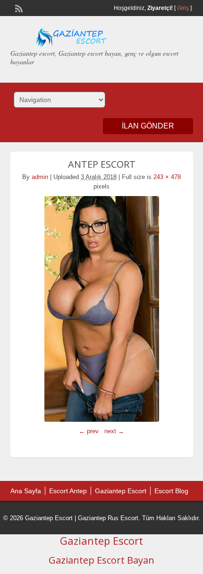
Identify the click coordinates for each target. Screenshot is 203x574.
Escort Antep (68, 491)
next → (114, 431)
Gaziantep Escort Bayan (101, 560)
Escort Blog (171, 491)
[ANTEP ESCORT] (101, 309)
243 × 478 (167, 176)
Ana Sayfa (25, 491)
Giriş (183, 8)
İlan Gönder (148, 126)
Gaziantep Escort (120, 491)
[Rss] (18, 7)
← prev (89, 431)
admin (40, 176)
